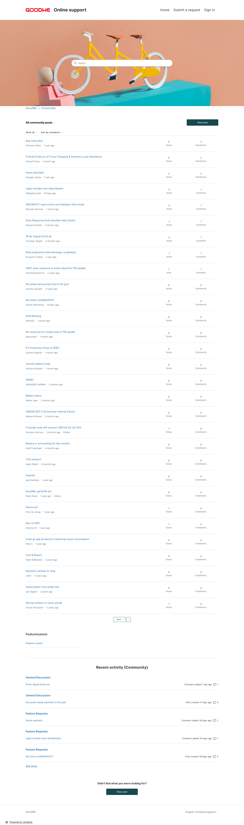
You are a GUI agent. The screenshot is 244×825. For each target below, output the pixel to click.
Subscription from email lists (42, 586)
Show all (30, 132)
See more (31, 766)
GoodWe (31, 108)
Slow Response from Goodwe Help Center (51, 220)
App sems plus (34, 140)
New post (202, 122)
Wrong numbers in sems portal (44, 602)
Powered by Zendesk (21, 822)
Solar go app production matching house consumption (57, 539)
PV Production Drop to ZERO (42, 347)
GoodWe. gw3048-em (39, 491)
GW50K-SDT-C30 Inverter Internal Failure (50, 411)
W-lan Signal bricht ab (38, 236)
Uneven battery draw (38, 363)
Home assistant (35, 172)
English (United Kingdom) (201, 812)
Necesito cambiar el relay (40, 571)
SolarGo (30, 475)
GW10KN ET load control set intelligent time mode (55, 204)
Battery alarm (33, 395)
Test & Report (34, 555)
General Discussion (38, 677)
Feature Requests (37, 713)
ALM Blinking (33, 316)
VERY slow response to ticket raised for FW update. (56, 268)
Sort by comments (51, 132)
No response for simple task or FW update (50, 331)
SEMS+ (30, 379)
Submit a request (186, 10)
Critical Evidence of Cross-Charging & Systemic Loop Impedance (64, 156)
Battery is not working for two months (48, 443)
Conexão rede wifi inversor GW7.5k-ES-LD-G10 (53, 427)
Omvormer (32, 507)
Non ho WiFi (33, 523)
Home (164, 10)
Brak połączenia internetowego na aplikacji (51, 252)
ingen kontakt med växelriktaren (44, 188)
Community (48, 108)
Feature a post (34, 643)
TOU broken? (33, 459)
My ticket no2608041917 (40, 300)
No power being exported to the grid (47, 284)
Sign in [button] (209, 10)
